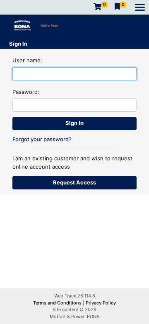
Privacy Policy (101, 303)
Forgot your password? (42, 139)
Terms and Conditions (58, 303)
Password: (25, 91)
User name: (27, 60)
